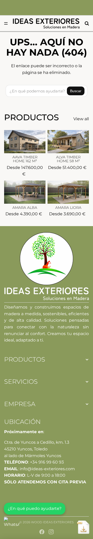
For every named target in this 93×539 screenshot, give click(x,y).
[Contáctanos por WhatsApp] (11, 525)
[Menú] (6, 23)
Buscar (75, 91)
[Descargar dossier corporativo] (83, 527)
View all (81, 118)
